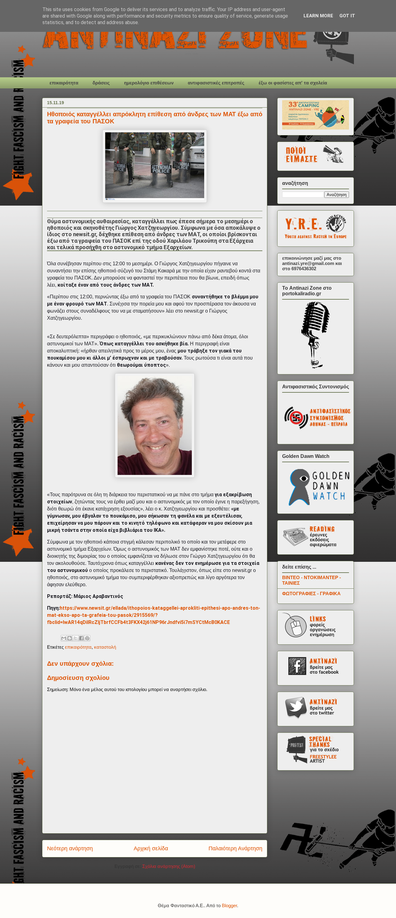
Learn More (318, 16)
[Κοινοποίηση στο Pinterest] (87, 638)
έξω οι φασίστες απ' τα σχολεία (293, 82)
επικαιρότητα (64, 82)
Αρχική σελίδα (151, 848)
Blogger (229, 905)
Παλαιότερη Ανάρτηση (235, 848)
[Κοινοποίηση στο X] (75, 638)
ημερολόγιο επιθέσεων (149, 82)
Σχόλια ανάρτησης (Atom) (168, 866)
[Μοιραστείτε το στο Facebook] (81, 638)
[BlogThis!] (70, 638)
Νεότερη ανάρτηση (70, 848)
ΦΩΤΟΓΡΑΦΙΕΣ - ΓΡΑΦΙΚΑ (311, 593)
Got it (347, 16)
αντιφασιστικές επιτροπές (216, 82)
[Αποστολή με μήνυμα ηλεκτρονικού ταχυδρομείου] (64, 638)
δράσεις (101, 82)
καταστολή (105, 647)
